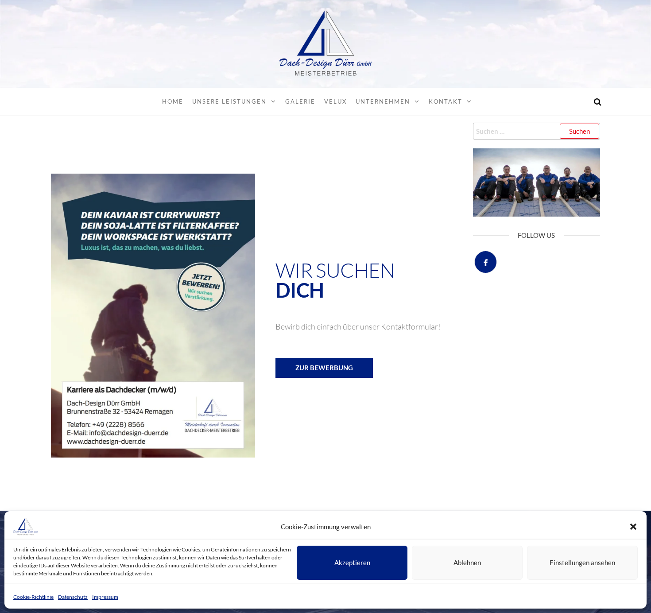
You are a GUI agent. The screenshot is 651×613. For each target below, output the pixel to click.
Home (172, 101)
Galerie (300, 101)
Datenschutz (73, 597)
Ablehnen (467, 562)
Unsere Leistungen (229, 101)
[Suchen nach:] (537, 131)
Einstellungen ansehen (582, 562)
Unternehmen (383, 101)
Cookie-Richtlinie (33, 597)
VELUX (335, 101)
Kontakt (445, 101)
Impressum (105, 597)
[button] (633, 526)
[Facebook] (485, 262)
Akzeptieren (352, 562)
